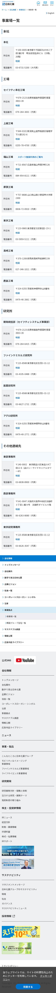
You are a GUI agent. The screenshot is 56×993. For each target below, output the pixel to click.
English (51, 13)
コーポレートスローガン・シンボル (20, 597)
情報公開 (8, 635)
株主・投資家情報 (11, 808)
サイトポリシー (11, 966)
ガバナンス (7, 903)
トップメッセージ (12, 564)
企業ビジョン (10, 584)
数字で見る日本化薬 (13, 577)
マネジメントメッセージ (13, 884)
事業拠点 (22, 9)
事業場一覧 (11, 616)
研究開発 (6, 781)
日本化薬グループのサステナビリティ (19, 889)
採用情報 (6, 916)
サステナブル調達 (12, 629)
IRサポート (7, 841)
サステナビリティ (11, 875)
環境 (4, 894)
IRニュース (7, 817)
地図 (18, 61)
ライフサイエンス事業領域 (14, 773)
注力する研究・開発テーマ (14, 795)
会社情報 (13, 9)
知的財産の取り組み (11, 800)
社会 (4, 898)
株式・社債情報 (9, 836)
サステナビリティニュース (14, 908)
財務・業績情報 (9, 826)
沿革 (6, 603)
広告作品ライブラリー (14, 642)
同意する (28, 987)
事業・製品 (8, 746)
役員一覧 (8, 590)
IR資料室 (6, 831)
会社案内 (8, 571)
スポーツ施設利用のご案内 (30, 156)
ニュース (6, 735)
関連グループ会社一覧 (16, 622)
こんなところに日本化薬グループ (17, 755)
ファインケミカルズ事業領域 (15, 768)
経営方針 (6, 822)
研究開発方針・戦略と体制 (14, 790)
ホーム (4, 9)
